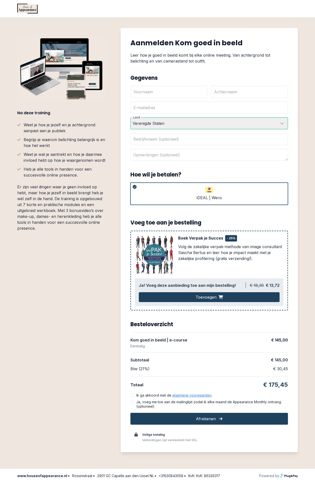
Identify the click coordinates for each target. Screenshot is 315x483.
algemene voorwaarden (191, 395)
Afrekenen (206, 418)
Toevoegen (206, 297)
